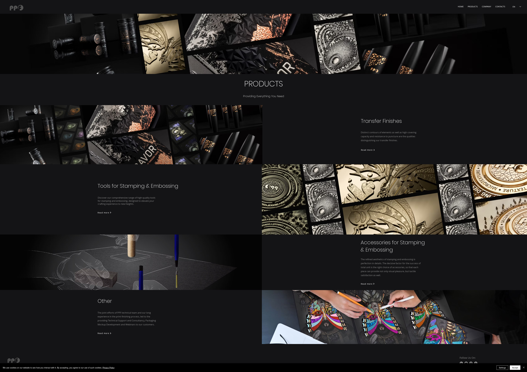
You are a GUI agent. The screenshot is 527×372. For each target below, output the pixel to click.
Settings (502, 367)
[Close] (523, 367)
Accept (515, 367)
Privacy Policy (108, 367)
